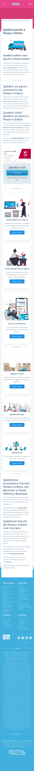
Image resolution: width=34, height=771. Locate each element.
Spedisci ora (6, 623)
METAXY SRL (15, 740)
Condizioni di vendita (23, 619)
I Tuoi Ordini (21, 587)
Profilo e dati (21, 593)
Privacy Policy (21, 621)
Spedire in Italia (6, 604)
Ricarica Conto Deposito (24, 599)
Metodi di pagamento (23, 629)
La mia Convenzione (23, 603)
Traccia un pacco (7, 621)
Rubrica (20, 601)
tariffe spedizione (18, 138)
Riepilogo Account (22, 591)
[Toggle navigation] (3, 4)
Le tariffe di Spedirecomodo (6, 610)
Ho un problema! (7, 625)
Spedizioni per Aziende (8, 602)
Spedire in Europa (7, 606)
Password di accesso (23, 595)
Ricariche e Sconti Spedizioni (7, 591)
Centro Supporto (7, 619)
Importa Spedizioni (23, 589)
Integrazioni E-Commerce (24, 607)
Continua (17, 173)
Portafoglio (20, 609)
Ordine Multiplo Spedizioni (7, 595)
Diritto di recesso (22, 627)
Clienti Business (6, 608)
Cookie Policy (21, 623)
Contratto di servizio (23, 597)
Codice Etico (21, 625)
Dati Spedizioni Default (24, 605)
